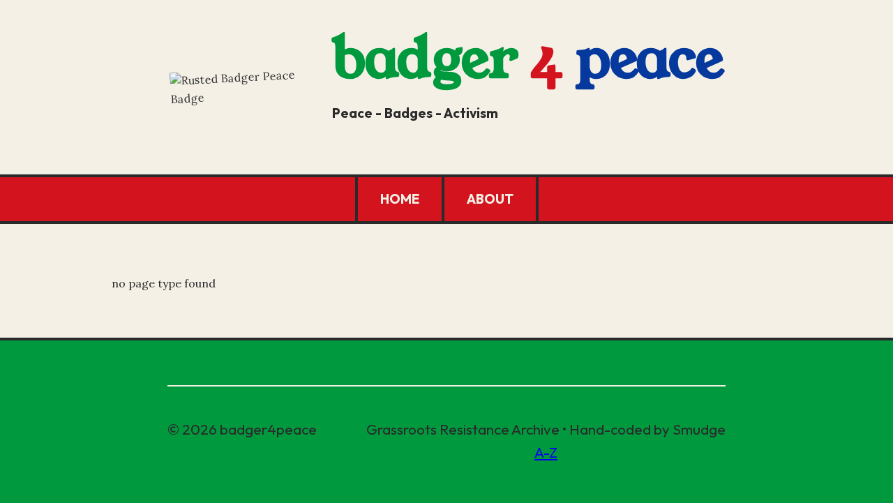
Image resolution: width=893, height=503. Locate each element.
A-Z (545, 452)
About (490, 198)
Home (399, 198)
